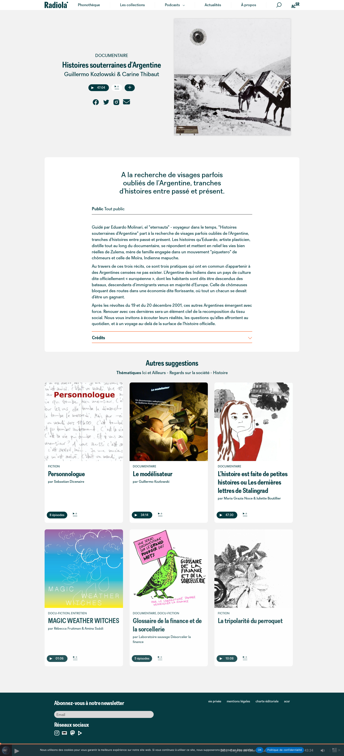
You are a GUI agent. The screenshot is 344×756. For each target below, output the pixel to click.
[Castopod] (64, 732)
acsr (287, 701)
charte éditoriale (267, 701)
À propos (248, 4)
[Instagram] (56, 732)
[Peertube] (80, 732)
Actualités (213, 4)
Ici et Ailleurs (154, 372)
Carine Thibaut (140, 74)
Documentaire (111, 55)
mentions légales (238, 701)
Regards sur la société (189, 372)
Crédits (98, 337)
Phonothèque (89, 4)
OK (260, 749)
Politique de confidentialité (284, 749)
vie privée (214, 701)
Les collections (132, 4)
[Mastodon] (72, 733)
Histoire (220, 372)
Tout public (114, 208)
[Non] (339, 750)
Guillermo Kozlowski (89, 74)
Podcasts (172, 4)
